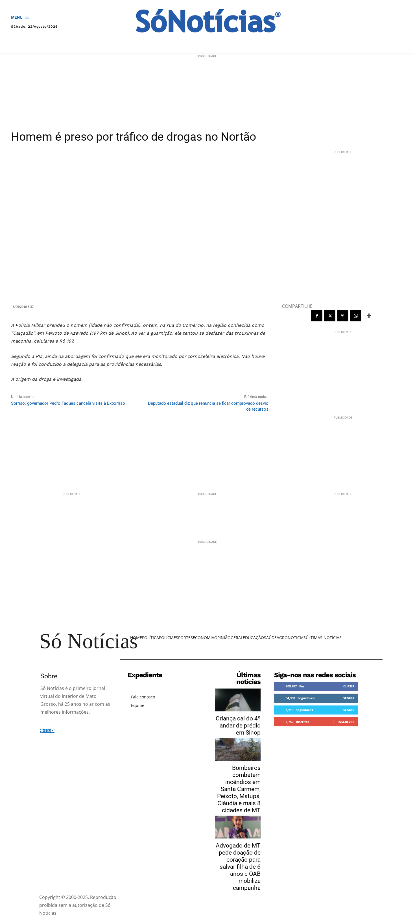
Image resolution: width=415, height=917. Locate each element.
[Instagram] (44, 731)
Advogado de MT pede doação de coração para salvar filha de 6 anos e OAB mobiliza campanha (238, 866)
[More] (369, 315)
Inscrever (346, 722)
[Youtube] (52, 731)
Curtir (348, 686)
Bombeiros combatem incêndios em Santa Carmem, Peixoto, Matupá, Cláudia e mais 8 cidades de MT (239, 789)
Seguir (348, 698)
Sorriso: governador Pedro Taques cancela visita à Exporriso (68, 403)
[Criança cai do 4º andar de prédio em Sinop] (238, 700)
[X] (329, 315)
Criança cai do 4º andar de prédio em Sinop (238, 725)
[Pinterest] (342, 315)
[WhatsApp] (355, 315)
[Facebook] (316, 315)
